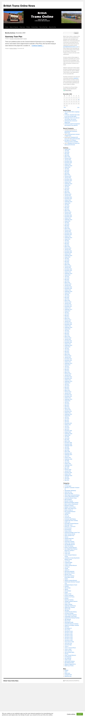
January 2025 (68, 177)
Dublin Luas (67, 522)
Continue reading (38, 45)
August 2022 (67, 221)
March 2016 (67, 336)
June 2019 (67, 278)
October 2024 (68, 182)
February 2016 (68, 337)
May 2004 (67, 480)
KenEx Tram (67, 552)
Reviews (66, 598)
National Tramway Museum (71, 580)
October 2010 (68, 424)
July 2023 (67, 204)
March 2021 (67, 246)
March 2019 (67, 282)
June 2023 (67, 206)
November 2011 (68, 411)
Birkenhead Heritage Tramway (71, 502)
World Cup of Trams (69, 665)
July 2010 (67, 426)
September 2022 (68, 219)
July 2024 (67, 186)
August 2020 (67, 257)
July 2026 (67, 150)
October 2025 (68, 164)
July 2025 (67, 168)
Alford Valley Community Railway (72, 495)
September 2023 (68, 201)
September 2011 (68, 414)
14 (78, 99)
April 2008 (67, 450)
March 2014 (67, 372)
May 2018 (67, 297)
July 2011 (67, 417)
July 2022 (67, 222)
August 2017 (67, 311)
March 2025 (67, 174)
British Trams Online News (19, 5)
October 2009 (68, 432)
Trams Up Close (68, 650)
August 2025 (67, 167)
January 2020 (68, 267)
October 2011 (68, 412)
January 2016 (68, 339)
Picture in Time (68, 593)
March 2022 (67, 228)
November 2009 (68, 430)
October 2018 (68, 290)
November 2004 (68, 472)
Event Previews (68, 528)
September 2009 (68, 433)
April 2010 (67, 429)
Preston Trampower (69, 595)
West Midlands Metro (69, 662)
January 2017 (68, 321)
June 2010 (67, 427)
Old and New (67, 588)
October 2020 (68, 254)
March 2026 (67, 156)
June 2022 (67, 224)
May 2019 (67, 279)
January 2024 (68, 195)
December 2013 (68, 376)
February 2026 (68, 158)
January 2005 (68, 471)
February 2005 (68, 469)
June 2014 (67, 367)
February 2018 (68, 302)
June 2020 (67, 260)
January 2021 (68, 249)
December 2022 (68, 215)
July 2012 (67, 402)
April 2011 (67, 421)
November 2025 (68, 162)
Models (66, 579)
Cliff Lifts (66, 514)
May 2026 (67, 153)
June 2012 (67, 403)
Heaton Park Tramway (70, 543)
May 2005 (67, 468)
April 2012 (67, 406)
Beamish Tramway (69, 501)
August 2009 (67, 435)
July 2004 (67, 477)
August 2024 (67, 185)
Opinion (66, 589)
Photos (28, 27)
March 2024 (67, 192)
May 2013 (67, 387)
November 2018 (68, 288)
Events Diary (35, 27)
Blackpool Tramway (69, 505)
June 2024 (67, 188)
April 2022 (67, 227)
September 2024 (68, 183)
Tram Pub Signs (68, 644)
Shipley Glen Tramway (70, 607)
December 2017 (68, 305)
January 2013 (68, 393)
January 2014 (68, 375)
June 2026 (67, 152)
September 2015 (68, 345)
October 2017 (68, 308)
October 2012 (68, 397)
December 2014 (68, 358)
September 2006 (68, 459)
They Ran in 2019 (69, 631)
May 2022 (67, 225)
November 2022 (68, 216)
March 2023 (67, 210)
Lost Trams (67, 567)
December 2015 (68, 340)
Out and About (68, 590)
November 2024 (68, 180)
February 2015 (68, 355)
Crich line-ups (68, 517)
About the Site (52, 27)
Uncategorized (68, 656)
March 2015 (67, 354)
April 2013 (67, 388)
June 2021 (67, 242)
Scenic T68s (67, 602)
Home (6, 27)
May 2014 (67, 369)
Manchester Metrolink (69, 571)
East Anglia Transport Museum (71, 523)
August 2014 (67, 364)
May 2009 (67, 439)
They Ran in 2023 (69, 637)
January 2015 (68, 357)
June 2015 (67, 349)
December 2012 (68, 394)
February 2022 (68, 230)
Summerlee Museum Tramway (71, 623)
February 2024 (68, 194)
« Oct (64, 107)
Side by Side (67, 608)
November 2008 (68, 444)
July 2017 (67, 312)
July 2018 (67, 294)
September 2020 (68, 255)
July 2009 (67, 436)
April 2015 (67, 352)
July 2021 (67, 240)
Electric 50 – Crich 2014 (70, 526)
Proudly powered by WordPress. (72, 680)
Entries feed (67, 673)
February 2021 (68, 248)
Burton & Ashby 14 (69, 510)
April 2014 (67, 370)
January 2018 (68, 303)
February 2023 (68, 212)
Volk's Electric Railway (70, 661)
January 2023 (68, 213)
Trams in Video (68, 649)
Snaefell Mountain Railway (71, 611)
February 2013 (68, 391)
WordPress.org (68, 676)
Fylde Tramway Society (70, 534)
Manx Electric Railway (70, 573)
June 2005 (67, 466)
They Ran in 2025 (69, 640)
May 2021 (67, 243)
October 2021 (68, 236)
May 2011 (67, 420)
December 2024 (68, 179)
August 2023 (67, 203)
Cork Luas (67, 516)
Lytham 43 (67, 570)
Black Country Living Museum (71, 504)
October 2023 (68, 200)
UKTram (66, 653)
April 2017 (67, 317)
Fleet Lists (22, 27)
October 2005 (68, 463)
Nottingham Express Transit (71, 585)
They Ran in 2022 (69, 635)
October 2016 (68, 326)
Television (67, 626)
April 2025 (67, 173)
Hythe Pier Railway (69, 546)
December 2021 (68, 233)
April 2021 (67, 245)
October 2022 (68, 218)
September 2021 (68, 237)
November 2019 (68, 270)
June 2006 (67, 462)
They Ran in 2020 (69, 632)
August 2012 (67, 400)
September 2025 (68, 165)
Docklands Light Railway (70, 519)
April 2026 (67, 155)
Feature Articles (13, 48)
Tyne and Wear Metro (69, 652)
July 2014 (67, 366)
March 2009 (67, 441)
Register (66, 670)
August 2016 (67, 329)
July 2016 (67, 330)
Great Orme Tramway (69, 541)
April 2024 (67, 191)
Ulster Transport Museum (70, 655)
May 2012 (67, 405)
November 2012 (68, 396)
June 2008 (67, 448)
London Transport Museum (71, 565)
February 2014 (68, 373)
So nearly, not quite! (69, 613)
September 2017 (68, 309)
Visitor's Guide (68, 659)
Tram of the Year (43, 27)
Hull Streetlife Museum (70, 544)
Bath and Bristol (68, 499)
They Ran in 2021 (69, 634)
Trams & (66, 646)
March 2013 (67, 390)
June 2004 (67, 478)
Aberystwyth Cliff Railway (70, 490)
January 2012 (68, 409)
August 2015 (67, 346)
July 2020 (67, 258)
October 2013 (68, 379)
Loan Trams (67, 561)
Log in (66, 671)
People (66, 592)
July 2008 (67, 447)
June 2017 (67, 314)
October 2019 (68, 272)
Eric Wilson (67, 140)
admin (25, 38)
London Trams (68, 564)
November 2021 (68, 234)
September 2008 (68, 445)
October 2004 (68, 474)
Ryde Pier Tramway (69, 599)
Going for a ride (68, 540)
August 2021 (67, 239)
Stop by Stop (67, 620)
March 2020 (67, 264)
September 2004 (68, 475)
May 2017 (67, 315)
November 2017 (68, 306)
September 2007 (68, 454)
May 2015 (67, 351)
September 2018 (68, 291)
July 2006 (67, 460)
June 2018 (67, 296)
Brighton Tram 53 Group (70, 507)
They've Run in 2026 (69, 641)
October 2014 (68, 361)
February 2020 (68, 266)
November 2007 (68, 453)
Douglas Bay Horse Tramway (71, 520)
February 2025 (68, 176)
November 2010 (68, 423)
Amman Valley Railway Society (72, 496)
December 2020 (68, 251)
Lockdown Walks (68, 562)
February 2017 (68, 320)
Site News (67, 610)
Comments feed (68, 674)
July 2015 (67, 348)
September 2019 (68, 273)
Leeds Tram (67, 553)
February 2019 (68, 284)
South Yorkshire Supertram (71, 614)
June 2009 (67, 438)
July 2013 (67, 384)
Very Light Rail (68, 658)
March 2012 (67, 408)
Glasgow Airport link (69, 538)
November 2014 (68, 360)
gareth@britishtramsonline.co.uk (70, 46)
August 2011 (67, 415)
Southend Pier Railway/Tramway (72, 617)
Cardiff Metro (67, 513)
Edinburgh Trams (68, 525)
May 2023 (67, 207)
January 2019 (68, 285)
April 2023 (67, 209)
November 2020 (68, 252)
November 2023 (68, 198)
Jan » (78, 107)
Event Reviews (68, 529)
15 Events (67, 484)
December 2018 (68, 287)
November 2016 (68, 324)
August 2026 (67, 149)
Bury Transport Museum (70, 511)
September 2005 (68, 465)
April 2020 (67, 263)
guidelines (76, 78)
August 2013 (67, 382)
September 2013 (68, 381)
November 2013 (68, 378)
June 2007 (67, 456)
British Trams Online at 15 (70, 508)
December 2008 (68, 442)
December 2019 (68, 269)
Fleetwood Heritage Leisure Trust (72, 532)
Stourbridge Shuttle (69, 622)
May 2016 (67, 333)
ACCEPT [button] (80, 714)
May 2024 (67, 189)
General (66, 537)
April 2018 (67, 299)
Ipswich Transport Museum (71, 547)
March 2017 (67, 318)
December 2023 (68, 197)
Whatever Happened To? (70, 664)
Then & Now (67, 629)
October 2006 (68, 457)
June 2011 (67, 418)
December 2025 (68, 161)
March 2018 (67, 300)
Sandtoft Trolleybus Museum (71, 601)
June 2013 (67, 385)
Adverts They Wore (69, 493)
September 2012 (68, 399)
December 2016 (68, 323)
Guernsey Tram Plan (13, 36)
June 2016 (67, 332)
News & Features (14, 27)
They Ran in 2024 (69, 638)
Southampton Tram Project (71, 616)
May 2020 (67, 261)
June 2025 (67, 170)
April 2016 (67, 335)
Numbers (67, 586)
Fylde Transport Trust (69, 535)
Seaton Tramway (68, 604)
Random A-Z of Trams (69, 596)
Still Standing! (68, 619)
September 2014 (68, 363)
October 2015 (68, 343)
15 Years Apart (68, 486)
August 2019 (67, 275)
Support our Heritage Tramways (72, 625)
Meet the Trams (68, 574)
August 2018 (67, 293)
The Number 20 (68, 628)
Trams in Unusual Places (70, 647)
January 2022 (68, 231)
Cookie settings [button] (71, 714)
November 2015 (68, 342)
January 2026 (68, 159)
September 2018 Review (70, 605)
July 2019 (67, 276)
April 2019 (67, 281)
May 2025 (67, 171)
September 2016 (68, 327)
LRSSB (66, 568)
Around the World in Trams (71, 498)
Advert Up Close (68, 492)
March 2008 (67, 451)
